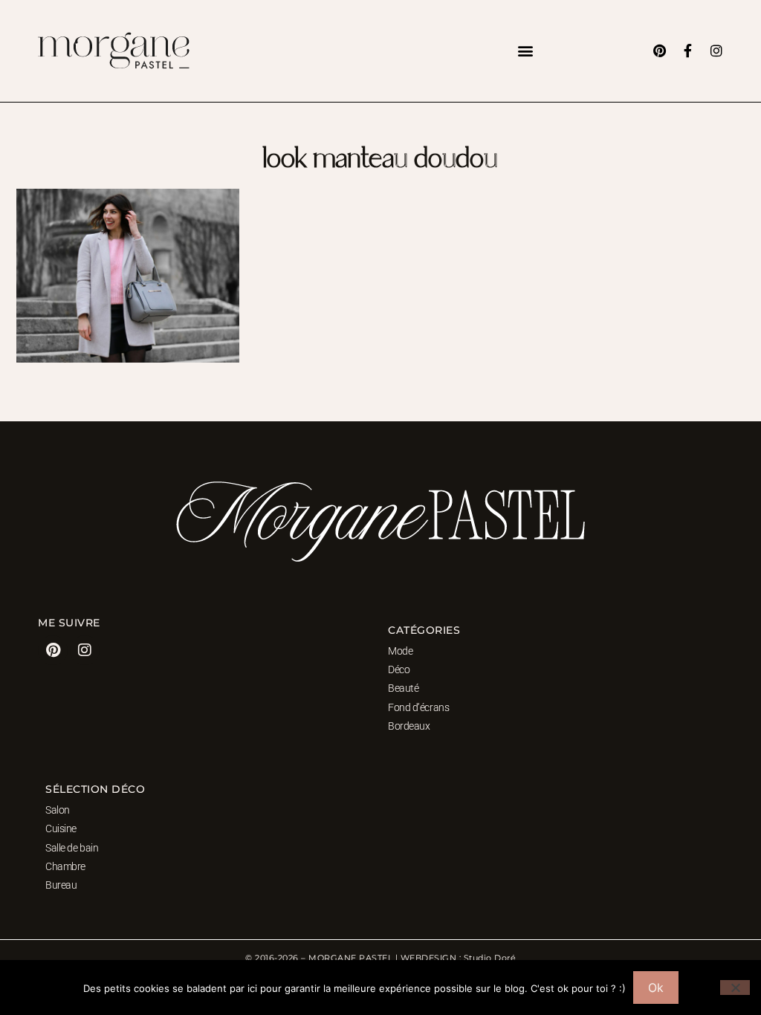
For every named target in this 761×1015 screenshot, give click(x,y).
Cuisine (61, 828)
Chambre (65, 866)
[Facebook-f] (688, 50)
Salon (57, 810)
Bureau (61, 885)
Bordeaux (409, 726)
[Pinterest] (660, 50)
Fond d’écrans (418, 707)
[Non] (735, 987)
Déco (398, 669)
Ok (656, 987)
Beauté (403, 688)
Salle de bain (71, 848)
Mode (400, 651)
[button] (525, 51)
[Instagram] (716, 50)
